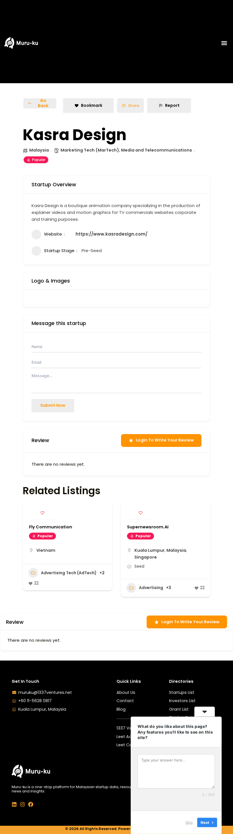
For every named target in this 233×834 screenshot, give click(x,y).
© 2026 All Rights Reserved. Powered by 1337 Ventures (116, 828)
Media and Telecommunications (156, 150)
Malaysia (39, 150)
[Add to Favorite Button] (42, 512)
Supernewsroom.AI (147, 527)
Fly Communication (50, 527)
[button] (224, 43)
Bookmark (91, 105)
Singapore (145, 557)
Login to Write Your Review (165, 440)
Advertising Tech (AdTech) (69, 573)
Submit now (52, 405)
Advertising (151, 587)
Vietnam (45, 550)
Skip (189, 822)
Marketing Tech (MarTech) (90, 150)
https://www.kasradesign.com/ (111, 234)
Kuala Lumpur (149, 550)
